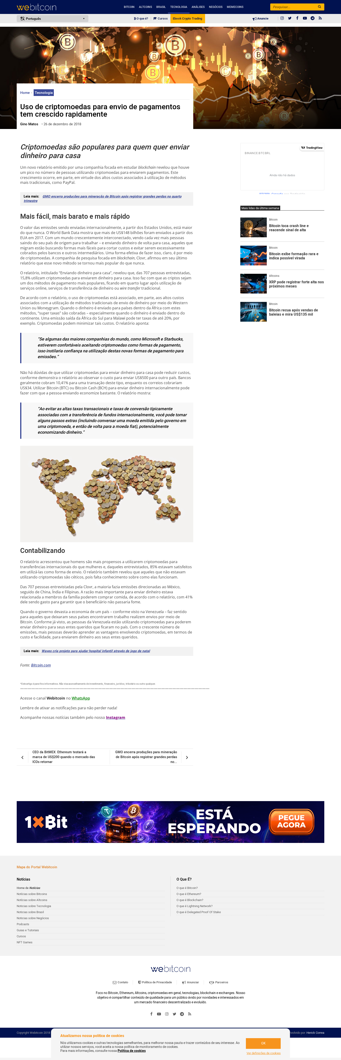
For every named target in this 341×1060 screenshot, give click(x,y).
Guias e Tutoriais (28, 930)
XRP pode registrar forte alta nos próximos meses (296, 284)
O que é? (142, 18)
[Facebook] (297, 18)
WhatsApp (81, 698)
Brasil (161, 7)
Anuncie (262, 18)
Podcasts (23, 924)
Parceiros (221, 982)
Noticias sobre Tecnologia (34, 906)
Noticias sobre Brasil (30, 912)
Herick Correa (315, 1032)
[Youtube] (305, 18)
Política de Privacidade (156, 982)
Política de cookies (132, 1050)
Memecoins (235, 7)
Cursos (162, 18)
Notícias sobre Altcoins (32, 900)
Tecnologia (178, 7)
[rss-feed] (320, 18)
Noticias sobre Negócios (33, 918)
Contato (122, 982)
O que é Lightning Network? (194, 906)
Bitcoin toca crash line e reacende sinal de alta (289, 228)
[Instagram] (282, 18)
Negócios (215, 7)
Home (25, 92)
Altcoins (145, 7)
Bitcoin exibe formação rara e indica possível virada (293, 256)
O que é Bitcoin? (187, 888)
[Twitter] (289, 18)
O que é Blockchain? (190, 900)
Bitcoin (129, 7)
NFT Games (24, 942)
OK (263, 1043)
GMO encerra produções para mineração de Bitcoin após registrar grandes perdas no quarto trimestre (102, 198)
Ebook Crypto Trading (187, 18)
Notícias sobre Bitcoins (32, 894)
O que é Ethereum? (189, 894)
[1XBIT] (170, 822)
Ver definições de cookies (264, 1053)
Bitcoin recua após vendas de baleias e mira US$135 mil (293, 312)
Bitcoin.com (41, 665)
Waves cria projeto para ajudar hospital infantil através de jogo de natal (96, 651)
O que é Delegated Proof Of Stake (199, 912)
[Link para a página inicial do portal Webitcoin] (170, 968)
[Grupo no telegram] (312, 18)
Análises (198, 7)
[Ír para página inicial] (52, 7)
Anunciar (192, 982)
